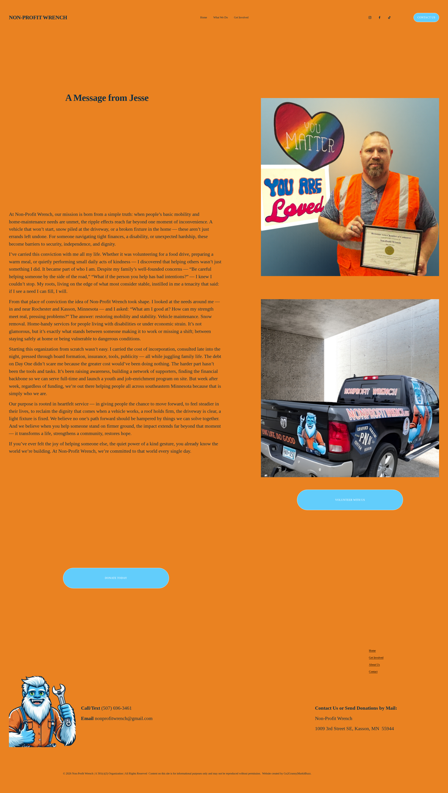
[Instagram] (370, 17)
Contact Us (426, 17)
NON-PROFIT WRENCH (38, 17)
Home (203, 17)
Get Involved (241, 17)
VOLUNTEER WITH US (350, 499)
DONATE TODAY (116, 577)
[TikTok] (389, 17)
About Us (374, 664)
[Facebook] (379, 17)
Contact (373, 671)
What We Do (220, 17)
